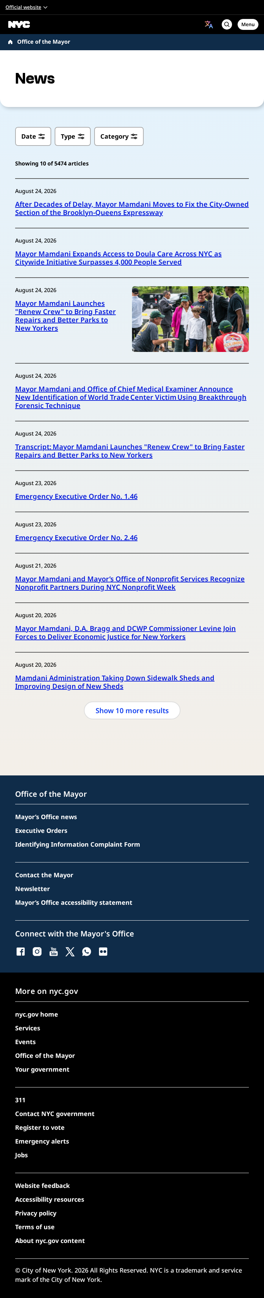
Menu (248, 24)
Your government (42, 1069)
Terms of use (35, 1227)
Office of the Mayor (43, 41)
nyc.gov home (36, 1014)
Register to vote (40, 1127)
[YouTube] (53, 951)
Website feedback (42, 1185)
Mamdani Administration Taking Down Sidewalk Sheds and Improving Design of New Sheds (114, 682)
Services (27, 1028)
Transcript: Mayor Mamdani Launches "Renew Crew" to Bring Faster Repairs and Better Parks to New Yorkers (130, 451)
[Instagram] (37, 951)
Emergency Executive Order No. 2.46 (76, 538)
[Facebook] (20, 951)
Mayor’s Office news (46, 817)
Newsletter (32, 888)
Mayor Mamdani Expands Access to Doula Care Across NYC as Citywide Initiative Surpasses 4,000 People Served (118, 258)
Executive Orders (41, 830)
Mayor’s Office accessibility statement (73, 902)
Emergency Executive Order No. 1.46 (76, 496)
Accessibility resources (49, 1199)
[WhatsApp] (86, 951)
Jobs (21, 1155)
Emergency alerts (42, 1141)
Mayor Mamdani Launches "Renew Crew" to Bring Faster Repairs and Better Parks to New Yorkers (65, 315)
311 (20, 1100)
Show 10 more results (132, 710)
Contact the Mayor (44, 875)
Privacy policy (35, 1213)
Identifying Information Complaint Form (77, 844)
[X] (70, 951)
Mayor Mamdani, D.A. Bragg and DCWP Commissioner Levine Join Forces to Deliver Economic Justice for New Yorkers (125, 632)
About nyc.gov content (50, 1240)
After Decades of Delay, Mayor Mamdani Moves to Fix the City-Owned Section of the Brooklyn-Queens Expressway (132, 208)
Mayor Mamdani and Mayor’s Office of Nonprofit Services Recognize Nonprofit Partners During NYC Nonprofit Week (130, 583)
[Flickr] (103, 951)
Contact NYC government (55, 1113)
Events (25, 1042)
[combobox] (209, 24)
